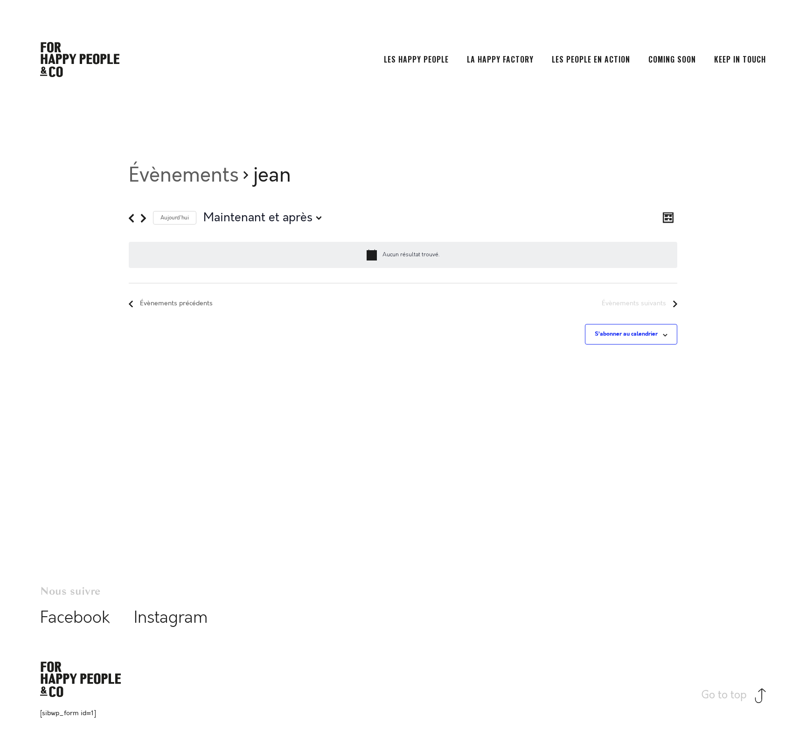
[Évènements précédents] (131, 218)
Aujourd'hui (174, 217)
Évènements (184, 175)
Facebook (75, 617)
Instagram (171, 617)
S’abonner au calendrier (626, 334)
